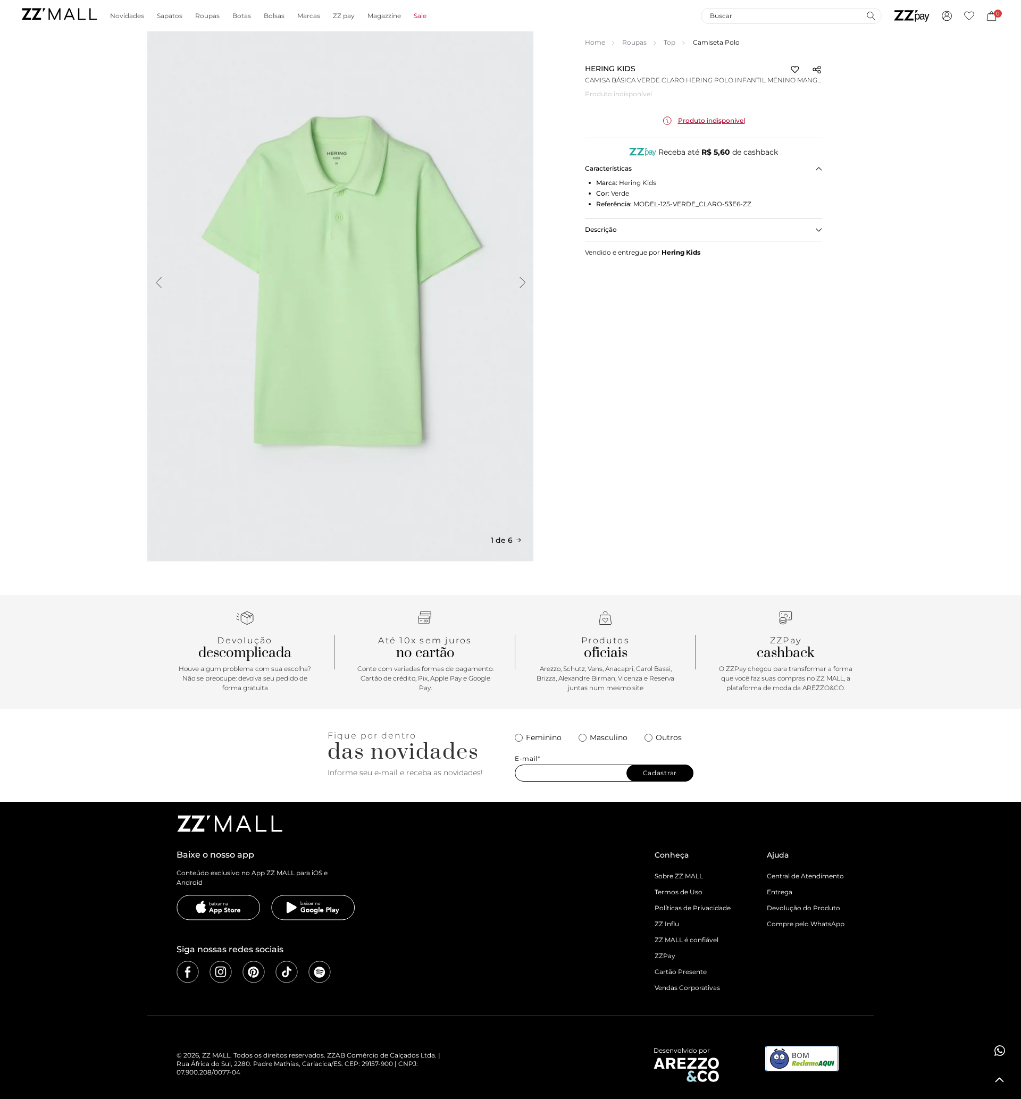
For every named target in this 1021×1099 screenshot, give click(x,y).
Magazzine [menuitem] (384, 16)
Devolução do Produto (803, 908)
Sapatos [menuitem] (169, 16)
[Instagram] (221, 972)
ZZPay (665, 956)
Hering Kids (610, 68)
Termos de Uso (678, 892)
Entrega (779, 892)
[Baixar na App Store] (219, 907)
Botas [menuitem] (241, 16)
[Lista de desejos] (969, 16)
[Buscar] (870, 15)
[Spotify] (319, 972)
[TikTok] (286, 972)
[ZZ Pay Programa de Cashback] (912, 16)
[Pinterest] (253, 972)
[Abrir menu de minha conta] (947, 16)
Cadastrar (660, 773)
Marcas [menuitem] (308, 16)
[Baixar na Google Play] (313, 907)
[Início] (59, 15)
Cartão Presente (681, 972)
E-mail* (528, 758)
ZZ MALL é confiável (686, 940)
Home (595, 42)
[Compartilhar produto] (816, 70)
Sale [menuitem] (420, 16)
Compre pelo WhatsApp (805, 924)
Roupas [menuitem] (207, 16)
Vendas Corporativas (687, 988)
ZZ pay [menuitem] (344, 16)
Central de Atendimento (805, 876)
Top (669, 42)
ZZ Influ (667, 924)
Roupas (634, 42)
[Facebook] (188, 972)
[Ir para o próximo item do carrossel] (522, 282)
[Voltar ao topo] (999, 1080)
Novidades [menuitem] (127, 16)
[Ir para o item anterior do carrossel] (158, 282)
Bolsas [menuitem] (274, 16)
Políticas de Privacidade (693, 908)
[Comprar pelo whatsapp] (999, 1050)
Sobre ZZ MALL (679, 876)
